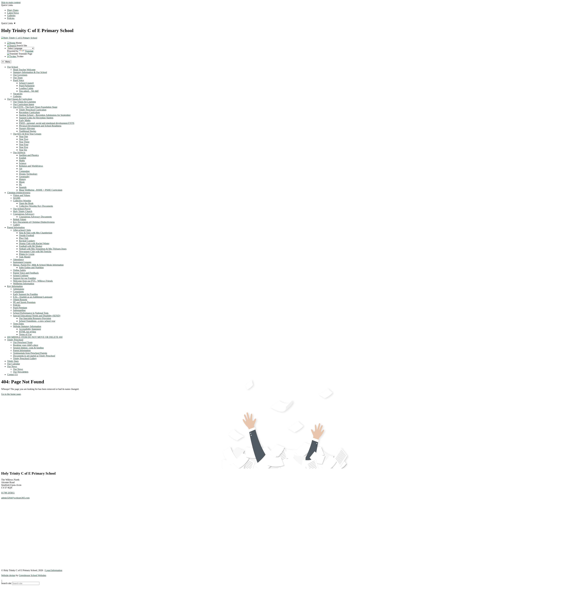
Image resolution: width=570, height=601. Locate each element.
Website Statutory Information (27, 326)
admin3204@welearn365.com (15, 498)
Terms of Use (25, 334)
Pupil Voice (18, 80)
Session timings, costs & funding (28, 347)
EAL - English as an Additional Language (32, 297)
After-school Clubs (22, 230)
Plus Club (23, 238)
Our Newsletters (20, 372)
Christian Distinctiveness (18, 192)
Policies (10, 18)
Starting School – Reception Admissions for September (45, 115)
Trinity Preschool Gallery (25, 358)
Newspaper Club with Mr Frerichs (35, 251)
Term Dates (18, 323)
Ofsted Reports (20, 299)
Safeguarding (19, 310)
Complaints (18, 291)
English (22, 158)
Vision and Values (21, 195)
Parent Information (16, 227)
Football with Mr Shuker (30, 246)
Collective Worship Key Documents (36, 206)
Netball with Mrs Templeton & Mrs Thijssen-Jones (42, 249)
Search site (6, 583)
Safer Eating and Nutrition (31, 267)
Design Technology (28, 174)
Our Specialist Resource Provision (35, 318)
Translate (29, 51)
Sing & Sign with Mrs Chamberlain (35, 232)
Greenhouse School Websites (32, 575)
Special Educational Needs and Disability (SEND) (36, 315)
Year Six (23, 150)
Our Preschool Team (22, 342)
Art (20, 168)
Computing (24, 171)
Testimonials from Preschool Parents (30, 353)
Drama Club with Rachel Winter (34, 243)
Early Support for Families (25, 294)
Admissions (18, 289)
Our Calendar (13, 364)
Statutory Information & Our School (30, 72)
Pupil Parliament (26, 85)
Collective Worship (22, 200)
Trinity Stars (13, 361)
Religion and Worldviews (31, 166)
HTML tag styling (27, 331)
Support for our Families (24, 278)
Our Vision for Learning (24, 101)
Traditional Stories (27, 131)
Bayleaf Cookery (27, 241)
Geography (24, 176)
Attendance (18, 259)
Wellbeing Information (23, 283)
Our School (12, 67)
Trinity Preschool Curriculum (32, 109)
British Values (19, 219)
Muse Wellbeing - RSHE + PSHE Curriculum (40, 190)
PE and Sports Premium (24, 302)
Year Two (23, 139)
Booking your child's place (25, 345)
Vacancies (17, 93)
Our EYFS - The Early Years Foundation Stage (35, 107)
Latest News (13, 13)
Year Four (23, 144)
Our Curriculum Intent (23, 104)
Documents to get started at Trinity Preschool (34, 356)
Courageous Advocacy (23, 214)
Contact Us (12, 374)
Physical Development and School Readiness (40, 126)
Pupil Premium (20, 307)
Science (22, 163)
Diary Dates (12, 10)
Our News (12, 366)
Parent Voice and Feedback (26, 273)
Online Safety (19, 270)
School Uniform (20, 275)
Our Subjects (19, 152)
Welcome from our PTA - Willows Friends (33, 281)
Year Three (24, 142)
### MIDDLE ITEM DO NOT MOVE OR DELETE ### (34, 337)
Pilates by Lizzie (26, 254)
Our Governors (20, 75)
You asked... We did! (29, 91)
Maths (22, 160)
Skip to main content (10, 2)
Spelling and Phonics (29, 155)
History (22, 179)
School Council (26, 83)
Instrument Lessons (22, 262)
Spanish (22, 187)
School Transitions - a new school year (37, 321)
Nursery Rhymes (27, 128)
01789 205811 (8, 492)
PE (20, 184)
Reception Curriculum (29, 112)
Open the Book (26, 203)
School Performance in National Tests (30, 313)
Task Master (24, 257)
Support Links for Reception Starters (36, 117)
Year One (23, 136)
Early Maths (24, 120)
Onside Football (26, 235)
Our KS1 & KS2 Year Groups (27, 134)
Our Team (18, 77)
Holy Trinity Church (22, 211)
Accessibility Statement (30, 329)
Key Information (15, 286)
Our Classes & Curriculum (19, 99)
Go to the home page (11, 394)
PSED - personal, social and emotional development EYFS (46, 123)
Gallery (16, 224)
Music (22, 182)
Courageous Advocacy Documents (35, 216)
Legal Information (53, 570)
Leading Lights (26, 88)
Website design (8, 575)
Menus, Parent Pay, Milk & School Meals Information (38, 265)
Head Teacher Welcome (24, 69)
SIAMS (16, 198)
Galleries (11, 15)
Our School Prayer (22, 208)
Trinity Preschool (15, 339)
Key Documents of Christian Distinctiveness (34, 222)
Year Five (23, 147)
